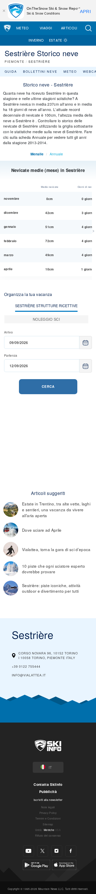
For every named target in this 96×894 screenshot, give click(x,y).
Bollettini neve (40, 71)
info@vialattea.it (29, 675)
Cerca (48, 386)
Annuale (56, 153)
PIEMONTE (15, 61)
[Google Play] (36, 864)
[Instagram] (56, 851)
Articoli (69, 28)
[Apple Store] (64, 864)
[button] (88, 28)
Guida (11, 71)
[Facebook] (70, 851)
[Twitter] (42, 851)
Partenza (10, 355)
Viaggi (46, 28)
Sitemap (48, 824)
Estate (55, 40)
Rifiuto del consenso (48, 835)
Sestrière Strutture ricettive (46, 305)
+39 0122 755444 (26, 666)
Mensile (37, 154)
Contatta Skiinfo (48, 784)
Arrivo (8, 332)
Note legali (48, 807)
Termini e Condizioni (47, 818)
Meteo (22, 28)
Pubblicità (48, 791)
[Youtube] (28, 851)
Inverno (36, 40)
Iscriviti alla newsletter (48, 800)
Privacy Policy (48, 813)
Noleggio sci (46, 319)
